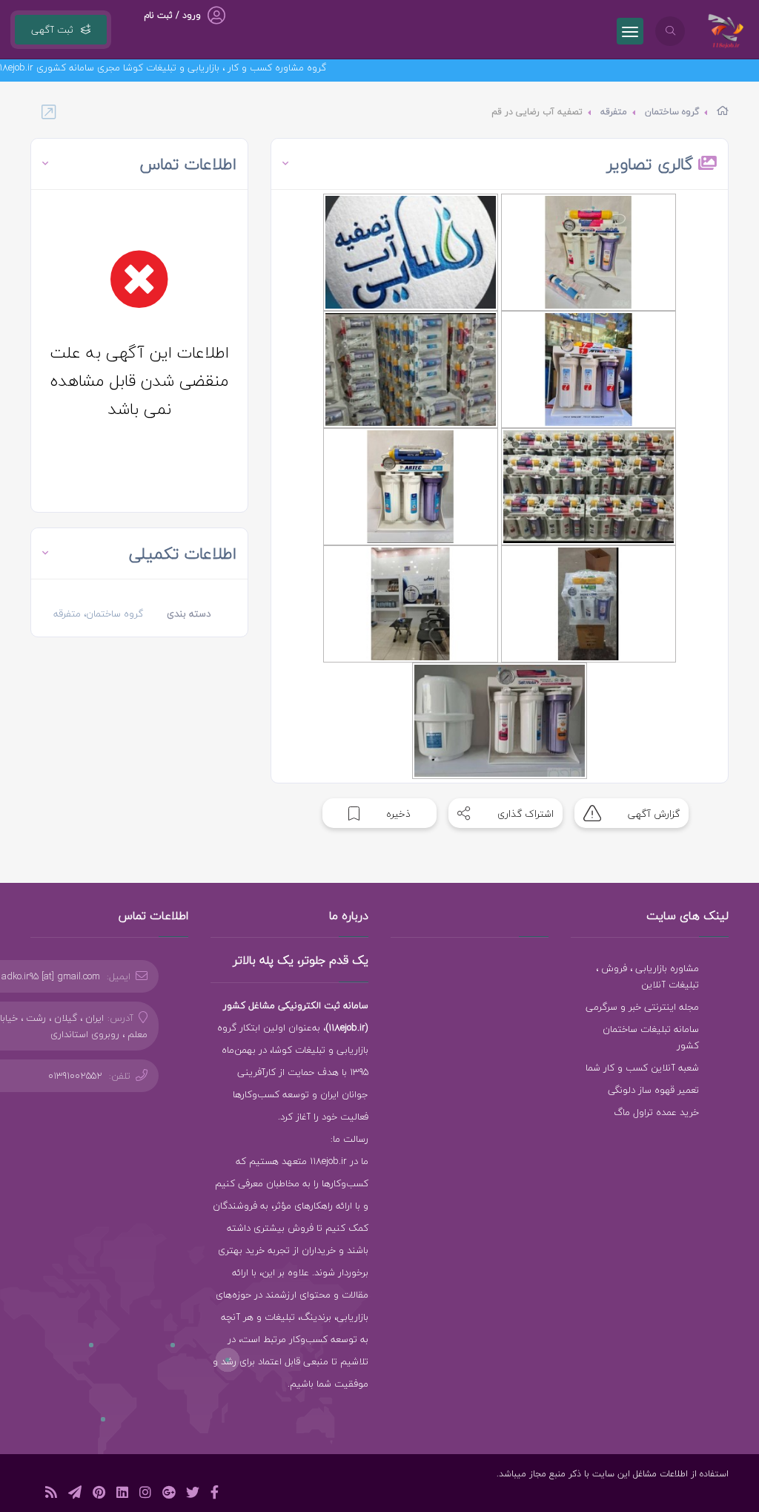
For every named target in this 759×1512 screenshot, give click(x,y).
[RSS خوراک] (51, 1494)
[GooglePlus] (168, 1494)
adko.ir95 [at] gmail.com (50, 976)
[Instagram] (145, 1494)
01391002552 (75, 1076)
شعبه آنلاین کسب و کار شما (642, 1067)
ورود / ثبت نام (172, 15)
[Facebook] (215, 1494)
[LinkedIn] (122, 1494)
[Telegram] (75, 1494)
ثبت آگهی (52, 30)
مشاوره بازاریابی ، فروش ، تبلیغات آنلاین (647, 976)
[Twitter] (192, 1494)
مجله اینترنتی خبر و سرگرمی (642, 1007)
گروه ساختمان (672, 111)
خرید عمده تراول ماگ (656, 1112)
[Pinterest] (99, 1494)
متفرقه (613, 111)
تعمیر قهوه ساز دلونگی (653, 1090)
